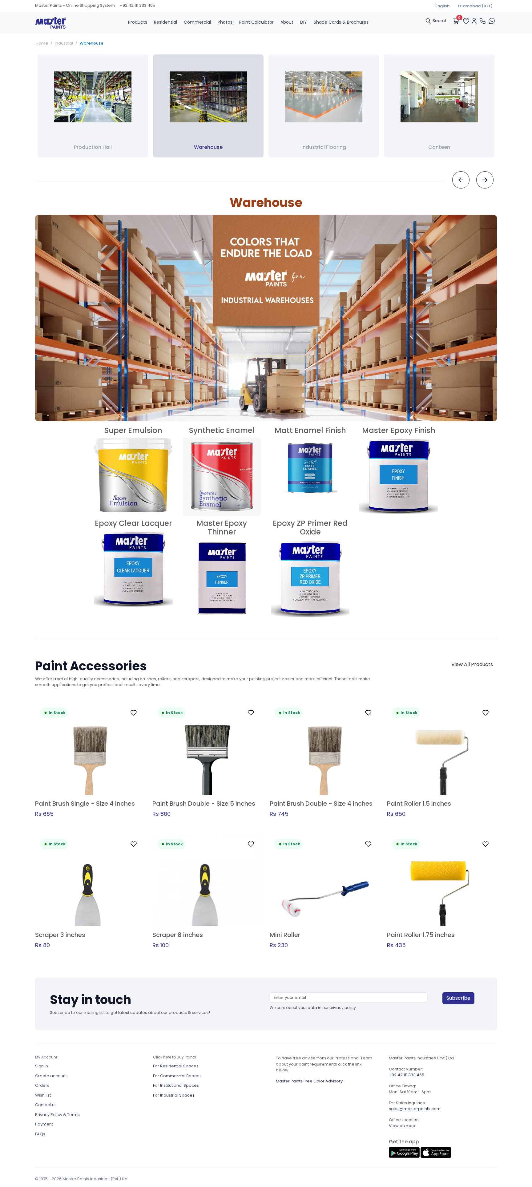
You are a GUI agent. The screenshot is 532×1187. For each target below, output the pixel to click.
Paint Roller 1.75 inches (421, 935)
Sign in (41, 1066)
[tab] (137, 22)
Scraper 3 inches (60, 935)
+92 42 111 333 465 (137, 5)
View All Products (472, 664)
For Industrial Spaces (174, 1095)
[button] (133, 713)
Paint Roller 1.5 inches (419, 803)
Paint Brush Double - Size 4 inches (321, 803)
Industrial (64, 43)
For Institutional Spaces (176, 1085)
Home (42, 43)
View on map (402, 1126)
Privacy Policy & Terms (57, 1115)
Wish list (43, 1095)
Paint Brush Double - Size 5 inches (203, 803)
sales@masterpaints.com (415, 1109)
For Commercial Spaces (177, 1076)
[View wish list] (466, 20)
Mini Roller (285, 935)
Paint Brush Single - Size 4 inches (85, 803)
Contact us (46, 1105)
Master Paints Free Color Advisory (309, 1081)
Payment (44, 1124)
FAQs (40, 1134)
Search (439, 21)
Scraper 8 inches (177, 935)
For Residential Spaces (176, 1066)
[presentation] (460, 180)
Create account (51, 1076)
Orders (42, 1085)
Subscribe (458, 998)
